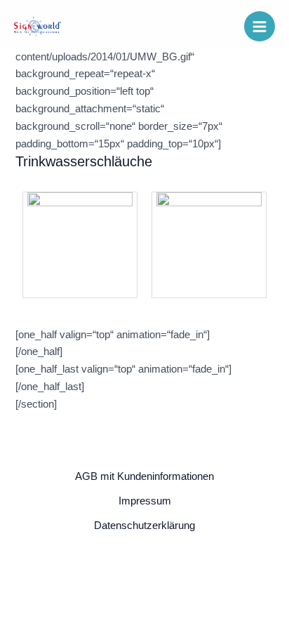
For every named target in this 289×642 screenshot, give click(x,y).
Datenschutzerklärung (144, 525)
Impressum (145, 501)
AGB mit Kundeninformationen (144, 476)
